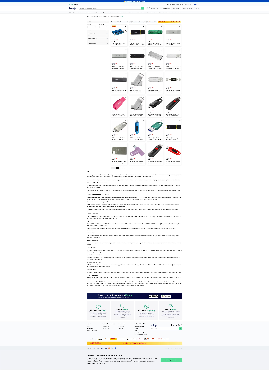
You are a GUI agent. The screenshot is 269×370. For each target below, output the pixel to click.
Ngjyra (89, 41)
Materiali (90, 36)
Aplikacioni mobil (188, 4)
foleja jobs (121, 328)
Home (88, 16)
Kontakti (136, 328)
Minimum (91, 25)
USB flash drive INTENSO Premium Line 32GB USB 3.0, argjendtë (154, 67)
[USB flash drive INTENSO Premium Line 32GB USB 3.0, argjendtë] (155, 56)
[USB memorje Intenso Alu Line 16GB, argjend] (173, 32)
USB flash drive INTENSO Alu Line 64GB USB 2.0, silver (118, 67)
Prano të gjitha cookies (171, 360)
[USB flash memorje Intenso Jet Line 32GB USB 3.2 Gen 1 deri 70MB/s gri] (173, 56)
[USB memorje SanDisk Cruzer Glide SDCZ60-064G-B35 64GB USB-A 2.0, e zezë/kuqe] (173, 103)
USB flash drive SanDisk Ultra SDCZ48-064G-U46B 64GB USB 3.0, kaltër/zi (137, 138)
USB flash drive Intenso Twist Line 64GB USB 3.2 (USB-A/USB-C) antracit (173, 91)
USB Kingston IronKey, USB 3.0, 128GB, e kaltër (118, 44)
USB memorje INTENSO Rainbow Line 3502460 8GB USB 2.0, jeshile (154, 44)
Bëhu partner (106, 326)
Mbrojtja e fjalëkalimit (93, 38)
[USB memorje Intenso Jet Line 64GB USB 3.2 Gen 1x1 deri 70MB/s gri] (155, 79)
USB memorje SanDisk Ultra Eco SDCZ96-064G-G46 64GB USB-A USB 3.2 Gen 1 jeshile (155, 138)
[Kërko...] (142, 8)
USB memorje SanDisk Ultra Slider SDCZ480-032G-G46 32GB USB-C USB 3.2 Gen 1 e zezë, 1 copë (155, 115)
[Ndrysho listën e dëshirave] (125, 26)
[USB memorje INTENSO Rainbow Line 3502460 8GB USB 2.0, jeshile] (155, 32)
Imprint (88, 326)
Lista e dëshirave (177, 8)
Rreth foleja (121, 326)
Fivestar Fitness (166, 12)
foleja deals (87, 12)
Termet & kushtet (91, 328)
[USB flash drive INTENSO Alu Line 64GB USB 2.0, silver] (119, 56)
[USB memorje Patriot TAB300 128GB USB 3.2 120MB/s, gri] (119, 150)
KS (196, 4)
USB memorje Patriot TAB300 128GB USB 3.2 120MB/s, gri (119, 162)
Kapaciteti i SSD (92, 33)
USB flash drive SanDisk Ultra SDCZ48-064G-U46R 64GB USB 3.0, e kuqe (173, 162)
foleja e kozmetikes (121, 12)
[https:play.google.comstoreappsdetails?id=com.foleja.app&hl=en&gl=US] (166, 296)
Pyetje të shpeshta (139, 326)
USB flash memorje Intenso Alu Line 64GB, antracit (119, 91)
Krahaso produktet (166, 8)
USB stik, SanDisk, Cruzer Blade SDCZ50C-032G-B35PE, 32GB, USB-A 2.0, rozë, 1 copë (119, 115)
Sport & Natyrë (157, 12)
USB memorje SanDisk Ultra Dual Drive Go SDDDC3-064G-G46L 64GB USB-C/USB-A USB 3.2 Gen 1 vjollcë (137, 162)
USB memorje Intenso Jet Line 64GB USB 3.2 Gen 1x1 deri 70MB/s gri (155, 91)
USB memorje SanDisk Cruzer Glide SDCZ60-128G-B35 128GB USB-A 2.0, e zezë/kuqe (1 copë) (155, 162)
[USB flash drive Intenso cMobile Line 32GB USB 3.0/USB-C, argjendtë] (137, 79)
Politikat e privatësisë (92, 330)
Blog (136, 330)
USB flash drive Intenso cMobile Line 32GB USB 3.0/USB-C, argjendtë (135, 91)
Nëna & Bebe (139, 12)
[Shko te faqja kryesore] (72, 8)
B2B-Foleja (174, 12)
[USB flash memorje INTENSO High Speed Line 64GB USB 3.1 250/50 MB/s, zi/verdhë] (137, 32)
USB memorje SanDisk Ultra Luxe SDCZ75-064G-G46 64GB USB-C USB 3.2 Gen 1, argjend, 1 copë (118, 138)
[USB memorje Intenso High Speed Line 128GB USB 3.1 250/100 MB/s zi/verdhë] (173, 127)
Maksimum (103, 25)
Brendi (89, 30)
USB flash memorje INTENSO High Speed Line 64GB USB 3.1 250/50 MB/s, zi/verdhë (137, 44)
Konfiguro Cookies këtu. (93, 361)
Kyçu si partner (106, 328)
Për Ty (179, 12)
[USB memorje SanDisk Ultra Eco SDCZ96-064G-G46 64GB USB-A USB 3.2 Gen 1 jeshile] (155, 127)
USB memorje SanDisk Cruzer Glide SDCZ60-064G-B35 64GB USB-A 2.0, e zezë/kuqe (173, 115)
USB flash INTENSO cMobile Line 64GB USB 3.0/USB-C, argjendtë (136, 115)
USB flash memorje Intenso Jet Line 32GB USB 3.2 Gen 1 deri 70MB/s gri (173, 67)
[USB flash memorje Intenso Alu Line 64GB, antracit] (119, 79)
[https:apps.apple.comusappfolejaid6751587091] (153, 296)
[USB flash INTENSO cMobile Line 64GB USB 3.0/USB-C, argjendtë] (137, 103)
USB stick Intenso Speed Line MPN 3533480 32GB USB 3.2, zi (137, 67)
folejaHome (80, 12)
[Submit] (180, 328)
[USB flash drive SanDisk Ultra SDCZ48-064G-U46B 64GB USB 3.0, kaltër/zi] (137, 127)
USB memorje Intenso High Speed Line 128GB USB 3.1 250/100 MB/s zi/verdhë (172, 138)
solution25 (179, 348)
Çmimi (89, 21)
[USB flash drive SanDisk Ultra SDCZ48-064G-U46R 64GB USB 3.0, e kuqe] (173, 150)
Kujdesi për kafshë (148, 12)
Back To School (131, 12)
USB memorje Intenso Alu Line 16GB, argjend (173, 44)
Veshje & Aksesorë (111, 12)
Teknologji (94, 12)
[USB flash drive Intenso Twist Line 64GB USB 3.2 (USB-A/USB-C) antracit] (173, 79)
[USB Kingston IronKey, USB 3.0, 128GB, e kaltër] (119, 32)
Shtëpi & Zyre (102, 12)
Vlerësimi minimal (92, 43)
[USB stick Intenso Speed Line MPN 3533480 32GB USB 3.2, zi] (137, 56)
